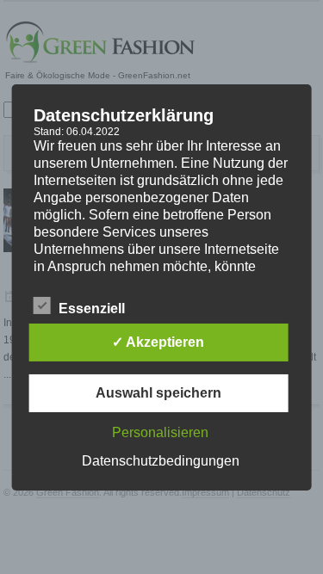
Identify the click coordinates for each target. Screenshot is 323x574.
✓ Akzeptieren (158, 342)
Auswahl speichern (158, 393)
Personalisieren (160, 432)
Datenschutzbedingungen (160, 461)
